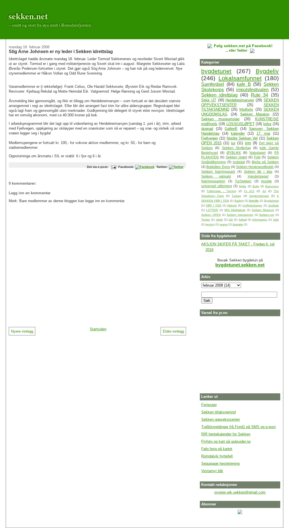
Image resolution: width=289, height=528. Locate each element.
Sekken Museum (263, 209)
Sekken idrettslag (219, 95)
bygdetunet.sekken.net (239, 265)
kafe (276, 219)
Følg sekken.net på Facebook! (243, 45)
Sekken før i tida (258, 171)
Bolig (256, 186)
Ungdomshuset (259, 195)
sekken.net (28, 16)
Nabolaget (257, 152)
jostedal (239, 162)
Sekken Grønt (236, 157)
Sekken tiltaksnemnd (218, 412)
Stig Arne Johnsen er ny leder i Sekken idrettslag (61, 51)
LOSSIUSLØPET (240, 124)
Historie (232, 205)
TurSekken (243, 181)
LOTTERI (212, 209)
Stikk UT (208, 100)
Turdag (236, 195)
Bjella (242, 186)
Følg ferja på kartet (216, 449)
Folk (257, 157)
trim (248, 143)
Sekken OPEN (211, 214)
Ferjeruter (209, 405)
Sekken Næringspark (218, 171)
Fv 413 (249, 191)
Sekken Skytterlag (236, 148)
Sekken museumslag (220, 119)
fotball (243, 219)
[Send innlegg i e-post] (112, 167)
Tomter (205, 219)
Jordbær (273, 205)
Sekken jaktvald (216, 176)
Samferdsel (212, 84)
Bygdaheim (271, 200)
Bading (239, 200)
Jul (264, 191)
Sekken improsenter (240, 214)
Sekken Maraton (254, 114)
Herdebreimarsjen (239, 100)
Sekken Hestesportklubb (254, 167)
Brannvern (272, 186)
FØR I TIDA (213, 205)
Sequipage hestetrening (220, 463)
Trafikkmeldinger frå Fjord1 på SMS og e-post (238, 427)
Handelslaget (258, 176)
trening (209, 224)
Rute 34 (259, 95)
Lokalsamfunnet (240, 78)
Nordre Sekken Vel (242, 138)
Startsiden (98, 329)
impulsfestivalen (252, 89)
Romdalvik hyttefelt (217, 456)
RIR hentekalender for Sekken (225, 434)
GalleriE (231, 128)
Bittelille (254, 200)
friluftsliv (246, 109)
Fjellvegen (209, 138)
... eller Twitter (236, 50)
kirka (267, 124)
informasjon (259, 219)
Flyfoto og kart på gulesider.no (226, 441)
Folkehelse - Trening (221, 191)
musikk (266, 181)
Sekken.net (266, 214)
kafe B (244, 84)
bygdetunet (216, 71)
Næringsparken (213, 181)
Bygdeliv (267, 71)
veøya (223, 224)
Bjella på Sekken (265, 162)
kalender (238, 133)
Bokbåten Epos (218, 167)
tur (233, 143)
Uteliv (219, 219)
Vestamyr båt (212, 471)
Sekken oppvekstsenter (220, 419)
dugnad (207, 128)
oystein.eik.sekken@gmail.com (240, 492)
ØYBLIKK (234, 152)
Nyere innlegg (22, 331)
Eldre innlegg (173, 331)
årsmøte (238, 224)
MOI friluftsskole (235, 209)
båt (231, 219)
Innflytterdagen (252, 205)
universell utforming (216, 186)
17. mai (263, 133)
